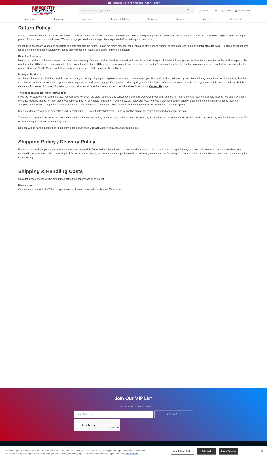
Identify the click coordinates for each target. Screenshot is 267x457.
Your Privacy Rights (182, 451)
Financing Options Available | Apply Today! (135, 2)
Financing (153, 19)
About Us (207, 19)
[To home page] (43, 10)
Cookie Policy (131, 454)
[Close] (262, 451)
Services (180, 19)
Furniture (59, 19)
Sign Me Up (173, 414)
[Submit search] (188, 10)
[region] (133, 451)
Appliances (30, 19)
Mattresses (87, 19)
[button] (200, 11)
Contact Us (236, 19)
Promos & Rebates (120, 19)
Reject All (206, 451)
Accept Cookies (228, 451)
